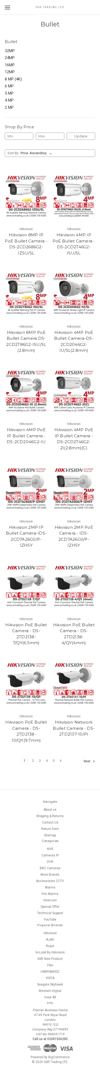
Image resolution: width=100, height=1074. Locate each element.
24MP (10, 57)
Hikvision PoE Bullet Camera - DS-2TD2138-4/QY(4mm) (74, 634)
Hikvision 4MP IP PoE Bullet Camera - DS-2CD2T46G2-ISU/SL (74, 244)
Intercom (50, 900)
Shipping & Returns (50, 816)
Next (87, 761)
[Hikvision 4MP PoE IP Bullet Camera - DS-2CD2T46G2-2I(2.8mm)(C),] (74, 391)
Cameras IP (50, 855)
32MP (10, 50)
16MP (10, 65)
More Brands (50, 874)
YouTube (50, 919)
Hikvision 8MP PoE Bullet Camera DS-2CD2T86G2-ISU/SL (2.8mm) (26, 341)
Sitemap (50, 835)
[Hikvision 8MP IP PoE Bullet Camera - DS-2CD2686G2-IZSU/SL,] (26, 196)
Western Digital (50, 991)
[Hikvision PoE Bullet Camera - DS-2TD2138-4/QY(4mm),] (74, 586)
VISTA (50, 978)
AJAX (50, 939)
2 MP (9, 107)
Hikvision (50, 933)
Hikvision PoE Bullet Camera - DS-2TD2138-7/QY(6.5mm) (26, 634)
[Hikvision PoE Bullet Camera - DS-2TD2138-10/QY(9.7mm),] (26, 683)
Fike (50, 965)
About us (50, 810)
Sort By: (13, 153)
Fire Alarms (50, 894)
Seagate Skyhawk (50, 984)
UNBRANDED (50, 971)
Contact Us (50, 822)
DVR (50, 862)
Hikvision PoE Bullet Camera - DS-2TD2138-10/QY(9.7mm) (26, 731)
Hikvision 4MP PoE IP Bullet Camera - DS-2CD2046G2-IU (26, 435)
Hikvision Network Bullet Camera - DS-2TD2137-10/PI (74, 728)
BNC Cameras (50, 868)
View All (50, 997)
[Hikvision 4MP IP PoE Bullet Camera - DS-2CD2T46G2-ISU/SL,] (74, 196)
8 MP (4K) (13, 79)
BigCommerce (59, 1057)
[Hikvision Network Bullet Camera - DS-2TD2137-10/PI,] (74, 683)
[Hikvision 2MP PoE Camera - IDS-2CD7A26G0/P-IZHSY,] (74, 488)
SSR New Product (50, 959)
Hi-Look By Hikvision (50, 952)
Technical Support (50, 913)
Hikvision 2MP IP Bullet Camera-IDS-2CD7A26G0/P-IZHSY (26, 536)
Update (80, 136)
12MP (10, 71)
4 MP (9, 100)
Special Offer (50, 907)
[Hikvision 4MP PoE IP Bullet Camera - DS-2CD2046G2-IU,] (26, 391)
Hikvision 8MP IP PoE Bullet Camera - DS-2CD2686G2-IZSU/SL (26, 244)
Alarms (50, 887)
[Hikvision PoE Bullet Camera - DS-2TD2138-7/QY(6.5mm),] (26, 586)
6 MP (9, 86)
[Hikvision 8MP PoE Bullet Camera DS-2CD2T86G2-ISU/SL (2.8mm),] (26, 293)
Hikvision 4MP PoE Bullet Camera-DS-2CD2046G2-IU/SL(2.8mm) (74, 341)
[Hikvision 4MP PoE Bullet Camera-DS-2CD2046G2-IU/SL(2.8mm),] (74, 293)
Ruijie (50, 946)
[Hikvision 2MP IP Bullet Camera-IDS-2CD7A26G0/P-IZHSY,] (26, 488)
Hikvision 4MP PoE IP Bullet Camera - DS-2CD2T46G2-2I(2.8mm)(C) (73, 438)
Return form (50, 829)
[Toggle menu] (7, 7)
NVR (50, 849)
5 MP (9, 93)
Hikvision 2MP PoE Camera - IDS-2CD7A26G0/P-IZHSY (74, 536)
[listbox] (37, 153)
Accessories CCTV (50, 881)
